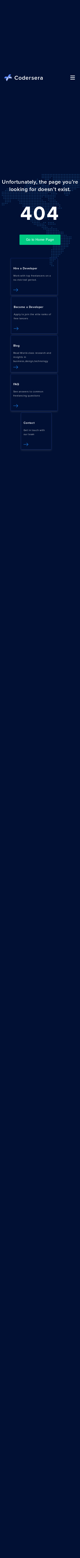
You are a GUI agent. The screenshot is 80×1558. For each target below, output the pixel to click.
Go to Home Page (40, 239)
